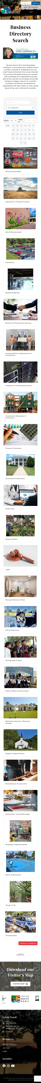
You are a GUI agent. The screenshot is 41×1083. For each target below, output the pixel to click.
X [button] (33, 138)
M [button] (13, 134)
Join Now (6, 1048)
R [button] (33, 134)
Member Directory (10, 1045)
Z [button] (25, 143)
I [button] (21, 130)
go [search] (21, 112)
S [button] (12, 138)
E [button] (29, 125)
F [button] (33, 125)
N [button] (17, 134)
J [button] (25, 130)
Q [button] (29, 134)
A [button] (13, 125)
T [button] (17, 138)
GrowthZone (29, 1080)
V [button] (25, 138)
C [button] (21, 125)
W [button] (29, 138)
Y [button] (21, 143)
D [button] (25, 125)
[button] (31, 7)
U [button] (21, 138)
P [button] (25, 134)
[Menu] (38, 16)
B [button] (17, 125)
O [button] (21, 134)
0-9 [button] (7, 125)
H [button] (17, 130)
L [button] (33, 130)
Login (5, 1051)
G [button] (13, 130)
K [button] (29, 130)
